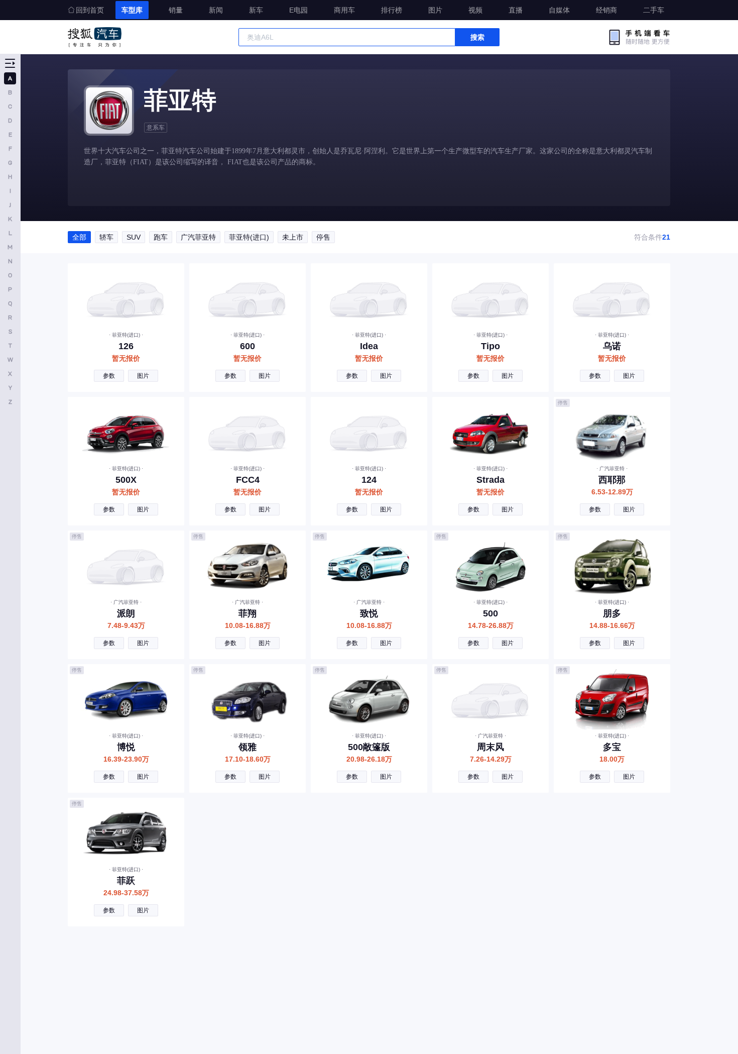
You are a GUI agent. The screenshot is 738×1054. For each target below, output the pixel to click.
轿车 (106, 237)
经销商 (606, 10)
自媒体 (559, 10)
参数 (109, 375)
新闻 (216, 10)
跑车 (161, 237)
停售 (323, 237)
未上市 (292, 237)
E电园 (298, 10)
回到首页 (90, 10)
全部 (79, 237)
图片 (435, 10)
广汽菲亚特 (198, 237)
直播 (516, 10)
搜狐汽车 (94, 37)
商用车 (344, 10)
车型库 (132, 10)
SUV (134, 237)
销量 (176, 10)
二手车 (653, 10)
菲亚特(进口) (249, 237)
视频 (475, 10)
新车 (256, 10)
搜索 (477, 37)
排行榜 (391, 10)
